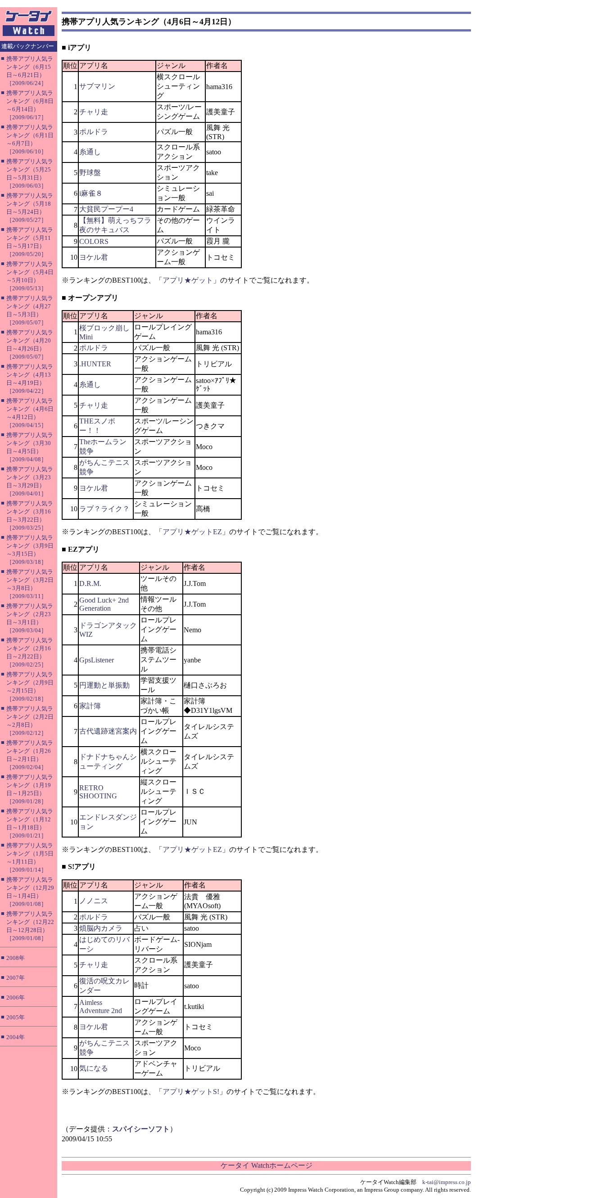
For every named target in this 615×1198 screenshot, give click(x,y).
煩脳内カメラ (100, 928)
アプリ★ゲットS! (191, 1091)
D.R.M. (90, 583)
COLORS (94, 241)
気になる (93, 1068)
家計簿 (90, 706)
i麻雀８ (91, 193)
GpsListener (96, 660)
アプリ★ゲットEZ (192, 532)
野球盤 (90, 172)
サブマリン (97, 86)
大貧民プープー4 (106, 209)
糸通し (90, 152)
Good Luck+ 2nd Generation (104, 604)
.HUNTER (95, 364)
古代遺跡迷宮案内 (108, 731)
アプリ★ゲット (188, 280)
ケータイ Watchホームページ (266, 1165)
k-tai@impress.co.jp (446, 1182)
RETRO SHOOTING (98, 792)
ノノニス (93, 901)
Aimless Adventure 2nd (100, 1006)
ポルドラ (93, 131)
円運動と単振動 (104, 685)
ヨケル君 (93, 257)
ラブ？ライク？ (104, 509)
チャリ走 (93, 112)
